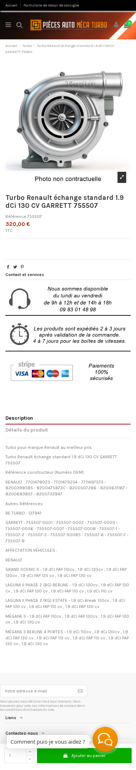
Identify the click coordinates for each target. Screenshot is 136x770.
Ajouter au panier (88, 755)
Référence (15, 216)
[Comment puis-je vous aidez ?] (105, 739)
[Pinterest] (22, 267)
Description (19, 418)
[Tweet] (15, 267)
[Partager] (8, 267)
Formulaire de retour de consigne (51, 5)
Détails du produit (26, 430)
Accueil (11, 5)
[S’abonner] (80, 691)
